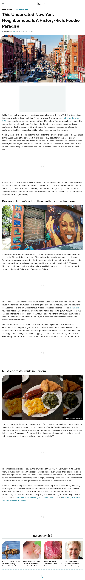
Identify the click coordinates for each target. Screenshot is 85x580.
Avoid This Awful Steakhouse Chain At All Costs (53, 564)
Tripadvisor (74, 308)
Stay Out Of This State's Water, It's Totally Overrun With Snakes (11, 564)
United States (22, 10)
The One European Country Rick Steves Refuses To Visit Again (73, 564)
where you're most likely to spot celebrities (35, 497)
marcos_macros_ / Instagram (74, 418)
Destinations (7, 10)
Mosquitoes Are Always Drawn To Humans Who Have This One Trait (31, 564)
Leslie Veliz (8, 31)
